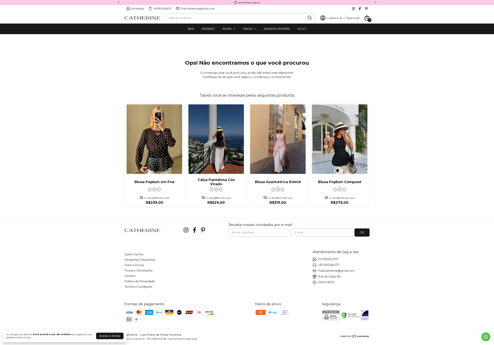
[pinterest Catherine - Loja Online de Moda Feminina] (366, 8)
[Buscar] (309, 17)
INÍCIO (191, 28)
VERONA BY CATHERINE (277, 28)
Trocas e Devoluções (138, 270)
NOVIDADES (208, 28)
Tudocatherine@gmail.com (197, 8)
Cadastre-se (334, 17)
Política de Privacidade (139, 281)
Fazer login (353, 17)
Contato (129, 276)
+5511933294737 (162, 8)
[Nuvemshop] (355, 337)
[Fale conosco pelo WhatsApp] (485, 336)
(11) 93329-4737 (328, 259)
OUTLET (302, 28)
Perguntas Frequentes (139, 259)
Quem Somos (133, 254)
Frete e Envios (134, 265)
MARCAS (248, 28)
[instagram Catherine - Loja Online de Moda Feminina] (353, 8)
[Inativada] (365, 315)
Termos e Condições (138, 286)
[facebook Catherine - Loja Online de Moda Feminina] (360, 8)
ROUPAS (227, 28)
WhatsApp (137, 8)
